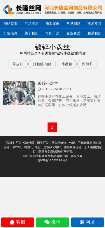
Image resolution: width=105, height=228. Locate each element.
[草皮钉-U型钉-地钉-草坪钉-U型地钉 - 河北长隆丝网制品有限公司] (52, 9)
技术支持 (95, 24)
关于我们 (31, 33)
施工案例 (53, 24)
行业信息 (11, 33)
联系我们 (95, 33)
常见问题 (73, 24)
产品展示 (31, 24)
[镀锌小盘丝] (19, 93)
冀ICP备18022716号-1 (52, 160)
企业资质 (73, 33)
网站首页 (11, 24)
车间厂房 (53, 33)
